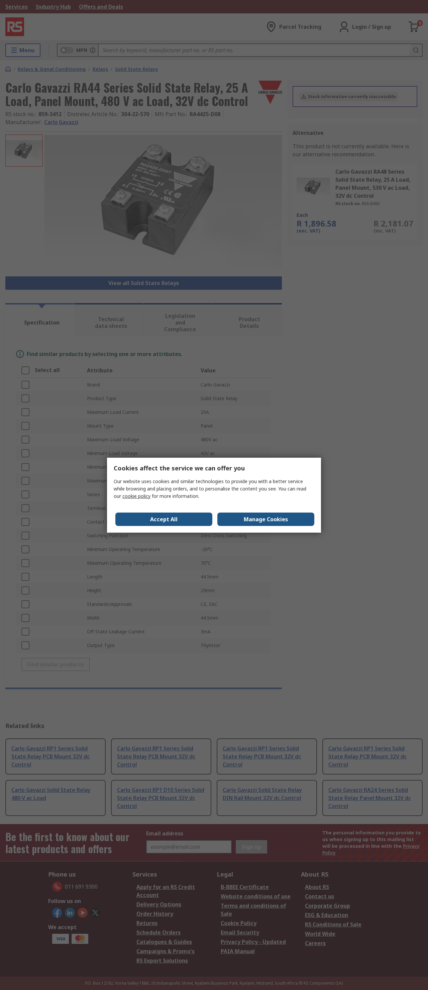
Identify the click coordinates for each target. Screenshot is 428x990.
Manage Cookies (266, 519)
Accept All (164, 519)
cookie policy (136, 496)
